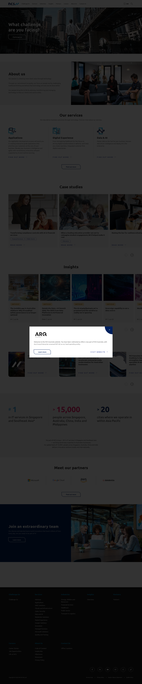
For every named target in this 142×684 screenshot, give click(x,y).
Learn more (42, 352)
